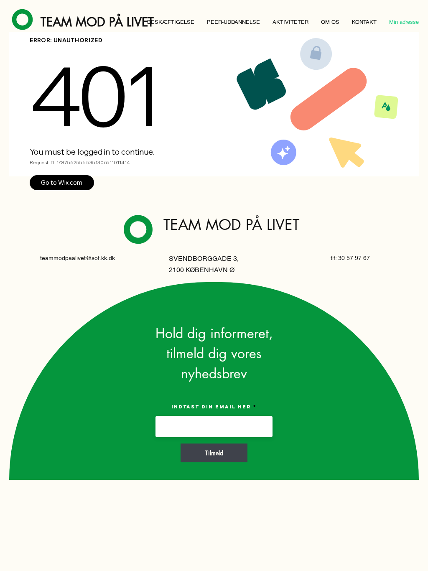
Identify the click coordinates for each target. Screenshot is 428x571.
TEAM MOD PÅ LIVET (97, 22)
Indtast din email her (211, 407)
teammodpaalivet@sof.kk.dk (77, 258)
